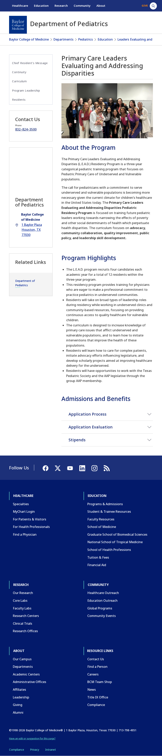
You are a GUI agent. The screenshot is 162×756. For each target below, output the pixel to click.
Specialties (21, 504)
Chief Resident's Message (30, 63)
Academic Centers (26, 674)
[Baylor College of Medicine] (18, 25)
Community (82, 6)
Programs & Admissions (105, 504)
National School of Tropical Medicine (115, 542)
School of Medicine (101, 527)
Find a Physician (25, 534)
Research (61, 6)
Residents (19, 99)
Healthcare (20, 6)
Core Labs (20, 600)
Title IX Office (97, 697)
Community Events (101, 616)
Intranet (50, 749)
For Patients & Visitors (29, 519)
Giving (17, 705)
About (100, 6)
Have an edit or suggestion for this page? (32, 738)
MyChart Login (24, 511)
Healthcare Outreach (103, 593)
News (91, 689)
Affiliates (19, 689)
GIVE (145, 5)
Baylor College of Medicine (29, 39)
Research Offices (25, 631)
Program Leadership (26, 90)
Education (41, 6)
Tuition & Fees (98, 557)
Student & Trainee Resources (109, 511)
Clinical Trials (22, 623)
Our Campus (22, 659)
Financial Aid (96, 565)
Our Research (23, 593)
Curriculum (19, 81)
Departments (63, 39)
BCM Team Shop (99, 682)
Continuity (19, 72)
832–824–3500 (26, 129)
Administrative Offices (29, 682)
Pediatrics (85, 39)
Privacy (34, 749)
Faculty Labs (22, 608)
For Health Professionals (31, 527)
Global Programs (99, 608)
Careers (93, 674)
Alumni (18, 712)
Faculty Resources (100, 519)
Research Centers (26, 616)
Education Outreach (102, 600)
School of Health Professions (109, 550)
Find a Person (97, 666)
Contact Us (95, 659)
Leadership (21, 697)
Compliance (96, 705)
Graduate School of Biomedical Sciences (117, 534)
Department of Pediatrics (25, 283)
